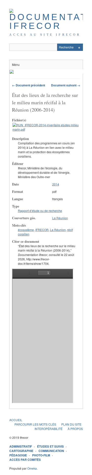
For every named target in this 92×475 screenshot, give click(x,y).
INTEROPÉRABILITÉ (49, 429)
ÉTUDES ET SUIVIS (50, 446)
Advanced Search (79, 47)
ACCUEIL (15, 420)
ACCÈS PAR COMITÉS (25, 459)
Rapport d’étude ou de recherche (40, 211)
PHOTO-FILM (41, 455)
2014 (55, 184)
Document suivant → (65, 85)
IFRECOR (42, 230)
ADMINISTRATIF (20, 446)
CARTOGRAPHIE (21, 451)
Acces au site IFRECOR (45, 34)
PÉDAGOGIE (18, 455)
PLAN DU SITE (71, 424)
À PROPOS (75, 429)
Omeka (32, 468)
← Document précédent (28, 85)
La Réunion (60, 218)
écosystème (26, 230)
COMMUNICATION (51, 451)
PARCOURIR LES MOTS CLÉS (35, 424)
